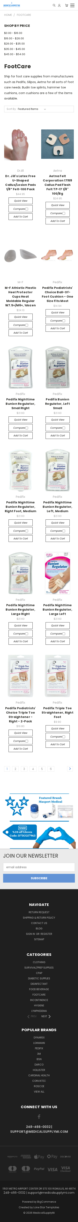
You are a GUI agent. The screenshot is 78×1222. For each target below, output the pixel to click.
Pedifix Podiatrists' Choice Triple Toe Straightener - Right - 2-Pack (20, 714)
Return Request (39, 912)
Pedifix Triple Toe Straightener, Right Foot (57, 712)
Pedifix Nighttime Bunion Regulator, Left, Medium (57, 506)
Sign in (31, 934)
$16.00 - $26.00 (14, 38)
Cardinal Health (39, 1075)
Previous (6, 1218)
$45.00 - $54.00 (14, 54)
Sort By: (11, 109)
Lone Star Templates (46, 1207)
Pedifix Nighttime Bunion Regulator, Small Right (20, 403)
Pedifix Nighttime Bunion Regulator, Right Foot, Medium (20, 506)
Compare (19, 209)
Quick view (20, 200)
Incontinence (39, 1000)
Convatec (39, 1081)
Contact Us (39, 923)
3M (39, 1054)
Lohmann (39, 1043)
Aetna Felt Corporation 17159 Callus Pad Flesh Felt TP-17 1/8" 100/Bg (57, 185)
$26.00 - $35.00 (14, 44)
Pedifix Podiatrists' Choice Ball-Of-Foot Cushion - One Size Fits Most (57, 294)
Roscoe (39, 1086)
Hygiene (39, 1005)
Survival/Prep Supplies (39, 967)
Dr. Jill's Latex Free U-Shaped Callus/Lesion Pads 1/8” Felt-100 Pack (20, 182)
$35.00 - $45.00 (14, 49)
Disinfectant (39, 984)
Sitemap (39, 939)
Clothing (39, 962)
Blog (39, 928)
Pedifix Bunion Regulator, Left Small (57, 403)
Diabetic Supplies (39, 978)
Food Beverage (39, 989)
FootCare (39, 994)
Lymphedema (39, 1011)
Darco (39, 1064)
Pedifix (39, 1048)
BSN (39, 1059)
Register (46, 934)
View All (39, 1091)
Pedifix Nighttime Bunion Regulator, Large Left (57, 609)
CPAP (39, 973)
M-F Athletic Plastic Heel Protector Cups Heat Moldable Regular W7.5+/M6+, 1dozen (20, 296)
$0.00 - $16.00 (13, 33)
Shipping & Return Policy (39, 917)
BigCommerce (46, 1201)
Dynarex (39, 1037)
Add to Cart (20, 216)
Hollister (39, 1070)
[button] (39, 807)
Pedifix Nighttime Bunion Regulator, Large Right (20, 609)
